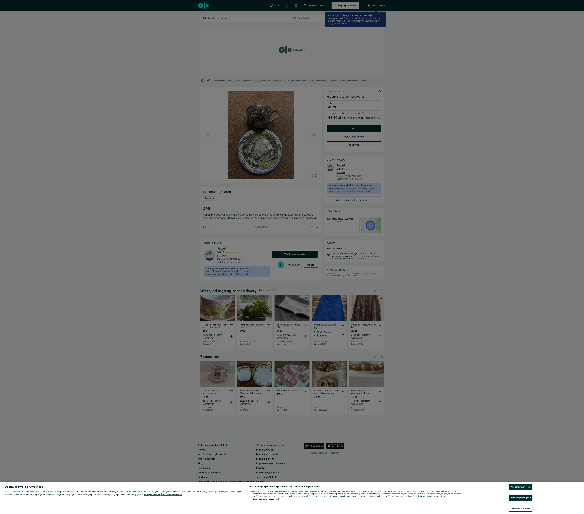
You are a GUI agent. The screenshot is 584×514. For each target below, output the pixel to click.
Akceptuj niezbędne (521, 497)
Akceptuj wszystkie (520, 487)
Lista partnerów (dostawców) (264, 499)
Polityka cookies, (152, 494)
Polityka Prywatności (172, 494)
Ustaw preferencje (520, 508)
